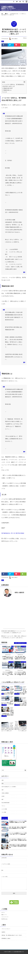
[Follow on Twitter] (17, 1)
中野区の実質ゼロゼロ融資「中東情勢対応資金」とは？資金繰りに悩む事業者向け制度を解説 (17, 846)
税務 (2, 41)
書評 (2, 799)
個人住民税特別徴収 (5, 802)
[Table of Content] (24, 82)
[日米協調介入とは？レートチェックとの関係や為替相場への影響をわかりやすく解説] (8, 652)
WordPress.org (4, 919)
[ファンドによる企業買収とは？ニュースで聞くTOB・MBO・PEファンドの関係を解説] (8, 667)
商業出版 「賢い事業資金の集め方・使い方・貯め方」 (12, 935)
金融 (2, 780)
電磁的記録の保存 (8, 88)
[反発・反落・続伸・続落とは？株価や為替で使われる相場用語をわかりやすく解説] (20, 652)
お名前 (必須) (4, 857)
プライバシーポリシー (6, 928)
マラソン (3, 805)
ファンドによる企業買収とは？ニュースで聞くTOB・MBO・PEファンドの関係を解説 (17, 834)
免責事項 (3, 932)
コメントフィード (4, 916)
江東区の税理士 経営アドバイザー (11, 7)
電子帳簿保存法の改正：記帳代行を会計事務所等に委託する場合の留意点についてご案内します (7, 728)
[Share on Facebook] (13, 1)
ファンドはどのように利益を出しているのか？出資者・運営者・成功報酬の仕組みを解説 (17, 840)
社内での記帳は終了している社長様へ (9, 786)
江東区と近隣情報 (5, 793)
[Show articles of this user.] (7, 592)
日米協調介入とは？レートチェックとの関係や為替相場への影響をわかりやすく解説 (7, 658)
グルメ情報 (4, 812)
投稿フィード (4, 914)
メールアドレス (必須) (5, 864)
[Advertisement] (14, 613)
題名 (2, 870)
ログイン (3, 912)
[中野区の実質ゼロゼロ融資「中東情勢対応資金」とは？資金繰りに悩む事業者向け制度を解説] (5, 711)
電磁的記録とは (7, 90)
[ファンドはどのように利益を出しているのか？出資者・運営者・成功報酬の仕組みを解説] (20, 667)
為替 (12, 646)
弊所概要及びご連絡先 (6, 938)
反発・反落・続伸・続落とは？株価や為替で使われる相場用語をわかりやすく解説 (20, 658)
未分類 (3, 796)
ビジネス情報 (23, 646)
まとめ (5, 92)
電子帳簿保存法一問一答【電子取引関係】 (13, 533)
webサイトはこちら (7, 636)
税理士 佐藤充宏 (14, 38)
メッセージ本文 (4, 876)
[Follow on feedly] (20, 1)
